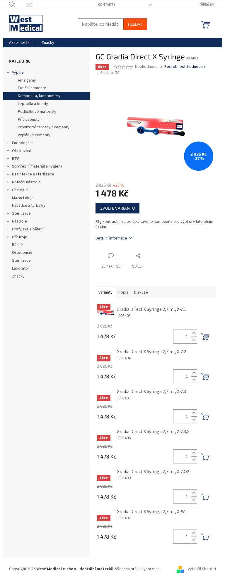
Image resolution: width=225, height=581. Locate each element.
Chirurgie (20, 190)
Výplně (18, 72)
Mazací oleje (23, 198)
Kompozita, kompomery (39, 96)
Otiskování (21, 151)
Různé (17, 245)
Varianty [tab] (105, 292)
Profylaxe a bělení (27, 229)
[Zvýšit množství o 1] (194, 333)
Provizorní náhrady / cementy (43, 127)
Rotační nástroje (26, 182)
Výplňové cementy (34, 135)
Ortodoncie (22, 253)
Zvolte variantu (117, 208)
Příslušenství (29, 120)
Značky (18, 276)
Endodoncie (22, 143)
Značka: (110, 73)
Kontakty (106, 4)
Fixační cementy (32, 88)
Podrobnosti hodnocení (185, 67)
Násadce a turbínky (28, 205)
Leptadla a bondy (33, 104)
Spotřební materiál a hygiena (37, 166)
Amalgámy (27, 80)
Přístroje (19, 237)
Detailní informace (111, 238)
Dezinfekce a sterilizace (33, 174)
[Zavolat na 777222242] (17, 4)
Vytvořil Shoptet (202, 569)
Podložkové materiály (37, 112)
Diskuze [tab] (141, 292)
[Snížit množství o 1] (194, 340)
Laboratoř (20, 268)
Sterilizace (21, 213)
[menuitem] (19, 42)
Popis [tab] (123, 292)
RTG (16, 159)
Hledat (135, 24)
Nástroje (19, 221)
